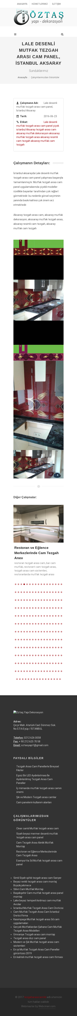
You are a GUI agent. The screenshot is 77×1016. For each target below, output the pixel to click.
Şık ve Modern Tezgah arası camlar (36, 797)
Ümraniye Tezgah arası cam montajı (34, 934)
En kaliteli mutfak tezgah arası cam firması (38, 957)
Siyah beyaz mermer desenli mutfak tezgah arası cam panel (37, 835)
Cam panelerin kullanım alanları (34, 802)
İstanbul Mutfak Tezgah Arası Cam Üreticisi (38, 908)
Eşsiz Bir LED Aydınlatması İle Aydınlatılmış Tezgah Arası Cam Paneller (34, 779)
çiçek (56, 125)
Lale (46, 122)
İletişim (56, 4)
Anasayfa (22, 4)
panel (49, 125)
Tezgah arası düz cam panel (29, 938)
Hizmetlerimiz (40, 4)
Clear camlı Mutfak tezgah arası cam (37, 828)
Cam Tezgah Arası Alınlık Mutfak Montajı (34, 844)
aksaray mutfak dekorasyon (32, 133)
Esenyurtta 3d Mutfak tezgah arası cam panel (39, 862)
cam (43, 125)
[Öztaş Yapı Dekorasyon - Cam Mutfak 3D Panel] (38, 17)
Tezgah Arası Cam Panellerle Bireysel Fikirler (37, 768)
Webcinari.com (47, 1006)
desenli (53, 122)
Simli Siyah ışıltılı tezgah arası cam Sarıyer (37, 877)
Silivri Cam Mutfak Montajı (28, 889)
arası (37, 125)
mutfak (20, 125)
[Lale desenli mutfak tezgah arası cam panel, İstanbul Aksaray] (38, 247)
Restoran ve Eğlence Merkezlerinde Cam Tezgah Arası (36, 553)
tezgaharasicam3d (35, 997)
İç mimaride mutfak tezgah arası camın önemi (39, 790)
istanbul (21, 129)
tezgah (29, 125)
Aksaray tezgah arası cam (41, 129)
